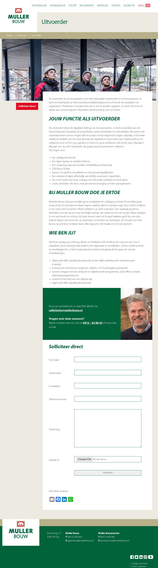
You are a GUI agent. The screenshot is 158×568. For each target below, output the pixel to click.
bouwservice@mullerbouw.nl (114, 541)
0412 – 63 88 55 (92, 323)
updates (115, 5)
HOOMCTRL (129, 5)
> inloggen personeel (138, 564)
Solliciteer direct (27, 106)
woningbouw (57, 5)
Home (9, 35)
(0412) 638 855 (74, 537)
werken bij (102, 5)
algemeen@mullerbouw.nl (80, 541)
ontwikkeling (39, 5)
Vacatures (21, 35)
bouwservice (87, 5)
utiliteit (72, 5)
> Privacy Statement (138, 567)
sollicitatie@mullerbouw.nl (66, 310)
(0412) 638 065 (107, 537)
